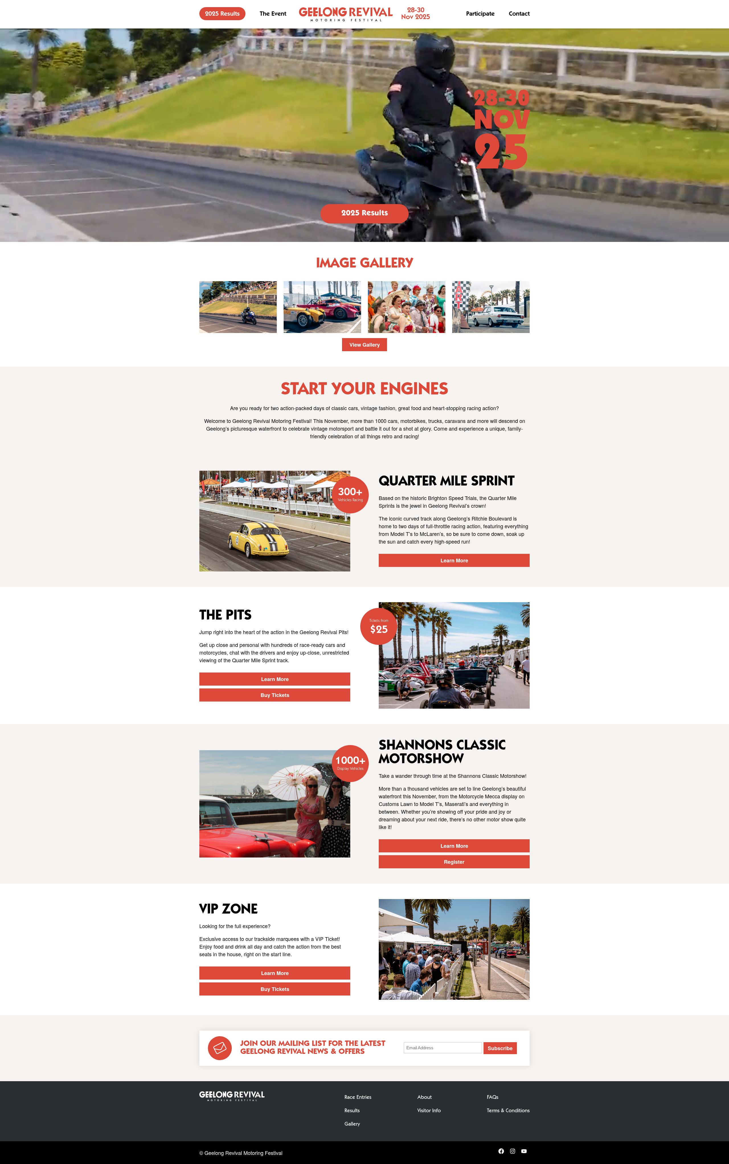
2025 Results (222, 14)
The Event (273, 14)
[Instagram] (512, 1152)
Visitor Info (429, 1111)
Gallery (352, 1124)
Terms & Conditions (508, 1111)
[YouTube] (524, 1152)
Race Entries (358, 1097)
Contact (519, 14)
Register (454, 861)
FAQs (492, 1097)
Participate (480, 14)
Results (352, 1111)
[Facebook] (501, 1152)
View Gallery (364, 344)
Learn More (454, 560)
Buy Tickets (275, 695)
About (424, 1097)
